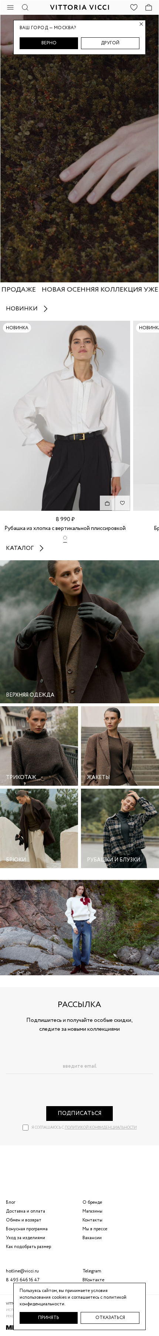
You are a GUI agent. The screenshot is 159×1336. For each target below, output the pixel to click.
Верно (49, 43)
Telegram (91, 1271)
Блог (10, 1202)
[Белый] (65, 539)
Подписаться (80, 1113)
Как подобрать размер (28, 1247)
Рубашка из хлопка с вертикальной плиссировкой (65, 528)
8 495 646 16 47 (23, 1280)
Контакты (92, 1220)
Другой (110, 43)
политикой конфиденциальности (101, 1128)
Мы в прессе (94, 1229)
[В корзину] (107, 503)
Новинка (17, 328)
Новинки (22, 309)
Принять (48, 1318)
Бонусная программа (27, 1229)
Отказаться (110, 1318)
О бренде (92, 1202)
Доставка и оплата (25, 1211)
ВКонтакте (93, 1280)
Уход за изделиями (25, 1238)
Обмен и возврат (23, 1220)
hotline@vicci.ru (22, 1271)
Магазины (92, 1211)
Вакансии (92, 1238)
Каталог (20, 548)
